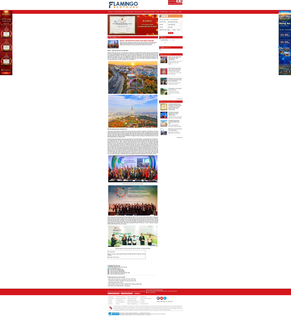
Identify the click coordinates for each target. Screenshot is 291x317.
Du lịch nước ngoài (128, 11)
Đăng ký (137, 293)
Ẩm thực (143, 302)
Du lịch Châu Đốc (145, 306)
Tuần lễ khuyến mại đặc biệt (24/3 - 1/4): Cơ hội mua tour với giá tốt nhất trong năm (174, 70)
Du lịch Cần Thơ (136, 306)
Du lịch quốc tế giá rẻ (130, 308)
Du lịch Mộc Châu (147, 307)
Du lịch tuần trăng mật (144, 309)
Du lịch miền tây (139, 307)
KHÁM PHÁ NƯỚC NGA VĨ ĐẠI (115, 282)
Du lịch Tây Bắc (154, 308)
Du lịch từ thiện (117, 306)
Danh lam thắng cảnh (133, 296)
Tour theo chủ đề (138, 11)
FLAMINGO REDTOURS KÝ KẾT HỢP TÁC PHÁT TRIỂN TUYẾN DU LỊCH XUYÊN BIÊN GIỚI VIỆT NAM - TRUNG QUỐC (174, 107)
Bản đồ (110, 302)
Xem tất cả (179, 98)
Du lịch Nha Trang (156, 307)
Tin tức (157, 11)
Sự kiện (142, 300)
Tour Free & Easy (173, 11)
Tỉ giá (165, 47)
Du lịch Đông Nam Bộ (175, 306)
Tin (165, 54)
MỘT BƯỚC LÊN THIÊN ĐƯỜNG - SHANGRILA (119, 285)
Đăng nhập (172, 1)
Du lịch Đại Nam (166, 306)
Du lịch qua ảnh (144, 303)
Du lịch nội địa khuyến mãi (172, 307)
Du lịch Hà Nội (123, 307)
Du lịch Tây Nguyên (172, 308)
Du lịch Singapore (146, 308)
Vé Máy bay (143, 296)
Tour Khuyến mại (120, 302)
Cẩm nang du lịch (132, 298)
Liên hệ (179, 11)
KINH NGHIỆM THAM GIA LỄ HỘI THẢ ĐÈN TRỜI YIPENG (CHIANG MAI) (125, 284)
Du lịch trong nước (118, 11)
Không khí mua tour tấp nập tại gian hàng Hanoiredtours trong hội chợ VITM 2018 (175, 80)
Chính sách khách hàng (133, 302)
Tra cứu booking (176, 16)
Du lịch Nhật (163, 307)
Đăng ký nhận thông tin (175, 3)
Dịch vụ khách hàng (132, 303)
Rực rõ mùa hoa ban (154, 309)
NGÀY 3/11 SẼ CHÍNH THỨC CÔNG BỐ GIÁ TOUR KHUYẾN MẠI (174, 58)
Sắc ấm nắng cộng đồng (165, 309)
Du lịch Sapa (138, 308)
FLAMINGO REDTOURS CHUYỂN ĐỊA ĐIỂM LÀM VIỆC (173, 122)
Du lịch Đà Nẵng (158, 306)
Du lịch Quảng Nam (121, 308)
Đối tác (110, 300)
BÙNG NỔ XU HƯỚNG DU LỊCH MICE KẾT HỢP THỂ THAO (122, 279)
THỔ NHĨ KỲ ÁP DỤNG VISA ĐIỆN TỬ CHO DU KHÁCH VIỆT (122, 280)
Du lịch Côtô (152, 306)
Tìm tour (164, 16)
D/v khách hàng (164, 11)
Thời (163, 37)
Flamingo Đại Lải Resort (149, 11)
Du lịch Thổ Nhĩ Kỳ (120, 309)
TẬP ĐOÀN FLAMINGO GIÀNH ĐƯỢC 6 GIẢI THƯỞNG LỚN (173, 114)
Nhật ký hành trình (132, 300)
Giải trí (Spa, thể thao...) (146, 298)
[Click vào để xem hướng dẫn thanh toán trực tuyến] (113, 315)
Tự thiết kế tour (120, 300)
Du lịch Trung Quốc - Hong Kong (132, 309)
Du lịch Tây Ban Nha (162, 308)
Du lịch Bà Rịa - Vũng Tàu (127, 306)
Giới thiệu (111, 298)
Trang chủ (110, 11)
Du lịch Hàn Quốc (131, 307)
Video (117, 303)
